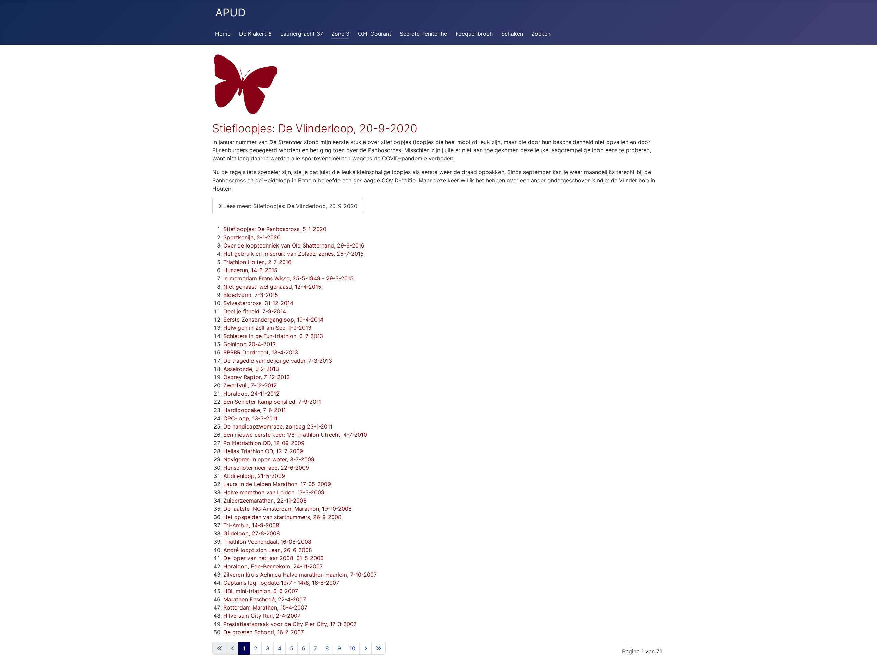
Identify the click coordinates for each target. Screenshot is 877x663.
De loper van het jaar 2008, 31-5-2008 (273, 558)
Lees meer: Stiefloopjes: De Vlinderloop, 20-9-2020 (289, 206)
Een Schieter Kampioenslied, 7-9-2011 (272, 401)
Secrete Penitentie (423, 33)
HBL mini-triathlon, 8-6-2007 (260, 591)
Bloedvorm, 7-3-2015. (251, 294)
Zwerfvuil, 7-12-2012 (250, 385)
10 (352, 648)
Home (223, 33)
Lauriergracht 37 (301, 33)
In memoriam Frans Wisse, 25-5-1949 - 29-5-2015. (289, 278)
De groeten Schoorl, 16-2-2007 (263, 632)
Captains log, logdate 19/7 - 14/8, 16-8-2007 (281, 582)
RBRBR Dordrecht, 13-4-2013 (260, 352)
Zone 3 (340, 33)
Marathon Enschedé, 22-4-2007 (264, 599)
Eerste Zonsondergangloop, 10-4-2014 (273, 319)
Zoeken (541, 33)
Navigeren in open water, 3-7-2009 (268, 459)
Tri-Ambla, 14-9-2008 (251, 525)
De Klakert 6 (255, 33)
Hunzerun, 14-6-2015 (250, 270)
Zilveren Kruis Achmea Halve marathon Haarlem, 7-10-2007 (300, 574)
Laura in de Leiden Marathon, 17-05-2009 (277, 484)
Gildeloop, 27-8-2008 (251, 533)
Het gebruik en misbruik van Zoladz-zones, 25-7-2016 (293, 253)
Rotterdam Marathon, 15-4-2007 (265, 607)
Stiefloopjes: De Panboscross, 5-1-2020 (274, 229)
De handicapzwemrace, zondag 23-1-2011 (277, 426)
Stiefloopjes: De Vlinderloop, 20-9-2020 (314, 128)
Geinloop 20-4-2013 (249, 344)
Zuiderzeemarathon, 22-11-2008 (265, 500)
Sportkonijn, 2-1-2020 (252, 237)
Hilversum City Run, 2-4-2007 (261, 615)
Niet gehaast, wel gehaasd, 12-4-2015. (273, 286)
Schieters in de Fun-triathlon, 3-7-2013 (273, 336)
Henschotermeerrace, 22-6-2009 (266, 467)
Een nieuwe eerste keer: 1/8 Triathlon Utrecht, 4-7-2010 (295, 434)
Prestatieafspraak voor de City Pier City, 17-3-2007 (290, 623)
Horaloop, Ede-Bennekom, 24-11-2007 (273, 566)
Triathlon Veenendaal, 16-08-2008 (267, 541)
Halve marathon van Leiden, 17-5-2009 (273, 492)
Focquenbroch (474, 33)
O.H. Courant (374, 33)
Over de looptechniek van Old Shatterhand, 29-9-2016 (294, 245)
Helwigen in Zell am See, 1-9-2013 (267, 327)
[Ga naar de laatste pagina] (378, 648)
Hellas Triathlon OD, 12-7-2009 (263, 451)
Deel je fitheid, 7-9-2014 (254, 311)
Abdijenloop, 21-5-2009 (254, 475)
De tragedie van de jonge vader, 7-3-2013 (277, 360)
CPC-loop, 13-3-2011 (250, 418)
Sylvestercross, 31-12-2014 (258, 303)
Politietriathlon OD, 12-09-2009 (264, 442)
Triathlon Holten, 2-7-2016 (257, 261)
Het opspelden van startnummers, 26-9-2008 (282, 517)
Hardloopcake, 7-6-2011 (254, 410)
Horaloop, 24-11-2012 (251, 393)
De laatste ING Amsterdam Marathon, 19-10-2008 (287, 508)
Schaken (512, 33)
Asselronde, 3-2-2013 (251, 368)
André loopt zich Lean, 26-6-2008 (267, 549)
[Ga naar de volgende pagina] (365, 648)
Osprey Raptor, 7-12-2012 (256, 377)
